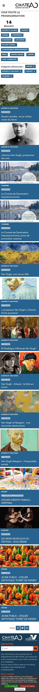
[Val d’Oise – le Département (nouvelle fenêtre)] (31, 638)
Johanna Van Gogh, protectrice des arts (17, 157)
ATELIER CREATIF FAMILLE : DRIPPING (16, 501)
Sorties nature (17, 54)
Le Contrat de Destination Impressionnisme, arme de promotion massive (15, 235)
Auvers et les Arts (9, 30)
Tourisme (6, 76)
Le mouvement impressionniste (15, 50)
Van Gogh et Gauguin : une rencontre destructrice (15, 424)
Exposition (20, 40)
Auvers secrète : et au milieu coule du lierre (16, 118)
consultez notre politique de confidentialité (13, 668)
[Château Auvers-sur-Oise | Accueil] (26, 5)
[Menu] (3, 5)
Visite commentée (9, 59)
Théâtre (30, 54)
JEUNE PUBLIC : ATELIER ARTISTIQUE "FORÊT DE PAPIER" (19, 579)
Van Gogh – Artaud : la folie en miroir (17, 385)
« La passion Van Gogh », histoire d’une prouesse (18, 311)
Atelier (29, 66)
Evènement (6, 40)
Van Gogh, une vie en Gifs (15, 274)
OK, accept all (12, 686)
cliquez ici (4, 683)
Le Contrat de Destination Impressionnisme (14, 195)
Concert (29, 71)
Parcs (4, 54)
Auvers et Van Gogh (10, 71)
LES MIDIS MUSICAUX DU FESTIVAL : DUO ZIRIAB (15, 540)
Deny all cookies (28, 686)
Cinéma (5, 35)
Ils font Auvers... (9, 45)
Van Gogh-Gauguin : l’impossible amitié (18, 463)
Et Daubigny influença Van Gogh (18, 348)
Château (24, 30)
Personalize (19, 689)
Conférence (17, 35)
